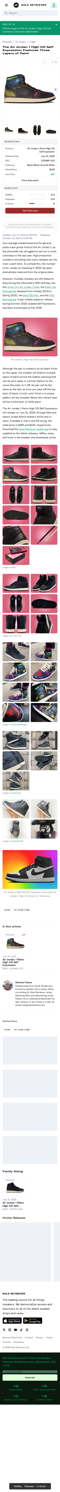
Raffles (17, 1486)
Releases (7, 41)
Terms (49, 1337)
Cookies (7, 1342)
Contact (29, 1337)
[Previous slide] (4, 89)
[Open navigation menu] (6, 5)
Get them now (30, 210)
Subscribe (30, 1377)
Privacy (39, 1337)
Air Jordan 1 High (22, 910)
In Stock (41, 1486)
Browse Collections (12, 1337)
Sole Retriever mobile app (34, 429)
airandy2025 (17, 841)
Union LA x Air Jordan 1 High (23, 287)
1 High (32, 41)
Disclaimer (18, 1342)
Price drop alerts (30, 180)
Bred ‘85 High (31, 295)
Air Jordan (20, 41)
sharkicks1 (16, 793)
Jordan (7, 910)
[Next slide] (55, 89)
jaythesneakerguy (19, 724)
